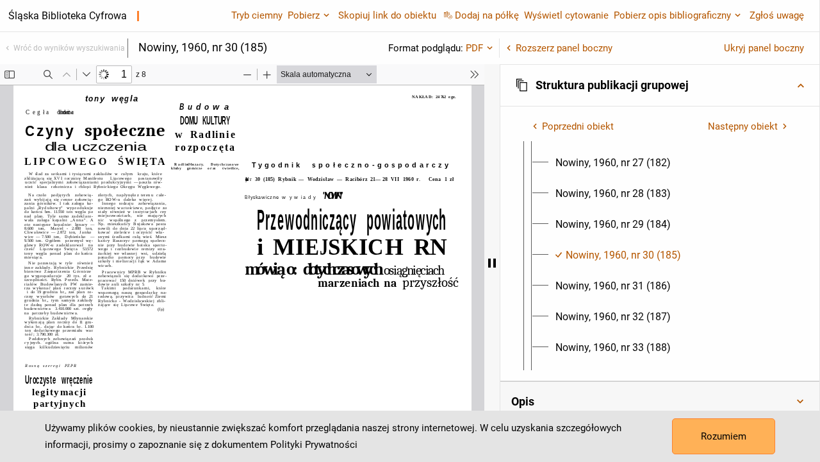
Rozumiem (723, 436)
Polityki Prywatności (313, 444)
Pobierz (304, 15)
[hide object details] (492, 263)
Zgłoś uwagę (777, 15)
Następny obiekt (743, 126)
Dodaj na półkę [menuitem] (487, 15)
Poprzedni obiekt (578, 126)
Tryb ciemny (257, 15)
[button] (659, 85)
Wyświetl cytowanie (566, 15)
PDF (474, 48)
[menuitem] (613, 163)
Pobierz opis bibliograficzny (672, 15)
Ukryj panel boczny (764, 48)
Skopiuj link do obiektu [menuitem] (387, 15)
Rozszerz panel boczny (564, 48)
